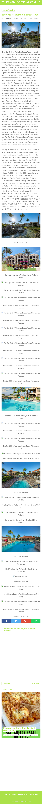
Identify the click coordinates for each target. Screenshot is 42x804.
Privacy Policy (23, 794)
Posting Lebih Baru (8, 683)
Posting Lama (35, 683)
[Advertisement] (21, 766)
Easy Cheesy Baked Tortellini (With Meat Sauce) (19, 729)
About (6, 794)
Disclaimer (34, 794)
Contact (13, 794)
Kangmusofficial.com (21, 2)
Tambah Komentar (33, 18)
